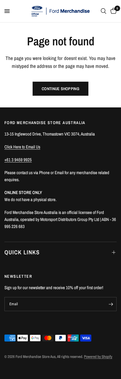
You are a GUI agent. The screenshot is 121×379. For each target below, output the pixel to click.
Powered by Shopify (98, 356)
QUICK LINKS (22, 252)
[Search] (103, 11)
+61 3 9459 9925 (18, 160)
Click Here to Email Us (22, 147)
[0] (112, 11)
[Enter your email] (111, 304)
